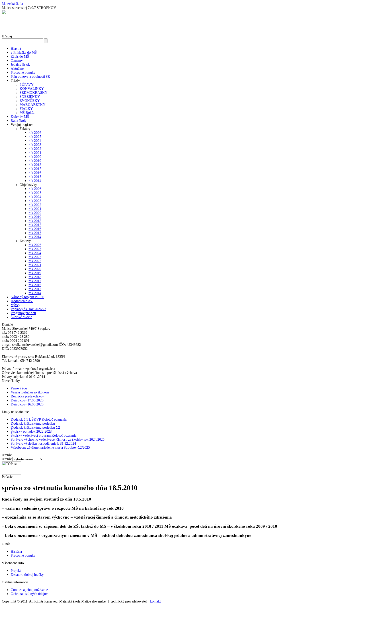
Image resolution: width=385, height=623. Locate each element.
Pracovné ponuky (23, 72)
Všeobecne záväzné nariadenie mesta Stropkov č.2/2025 (50, 447)
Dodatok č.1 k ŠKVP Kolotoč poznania (39, 419)
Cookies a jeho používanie (29, 590)
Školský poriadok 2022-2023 (31, 431)
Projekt (16, 570)
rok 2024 (35, 141)
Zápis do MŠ (20, 56)
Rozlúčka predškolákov (27, 396)
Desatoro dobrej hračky (27, 574)
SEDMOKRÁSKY (33, 92)
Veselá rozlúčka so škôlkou (30, 392)
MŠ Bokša (27, 112)
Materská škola (12, 4)
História (16, 551)
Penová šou (19, 388)
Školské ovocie (21, 317)
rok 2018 (35, 165)
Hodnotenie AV (22, 301)
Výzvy (15, 305)
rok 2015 (35, 177)
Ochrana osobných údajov (29, 594)
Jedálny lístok (20, 64)
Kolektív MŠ (20, 116)
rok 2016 (35, 173)
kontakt (155, 601)
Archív (7, 459)
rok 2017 (35, 169)
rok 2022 (35, 149)
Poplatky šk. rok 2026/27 (28, 309)
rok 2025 (35, 136)
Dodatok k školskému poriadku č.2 (35, 427)
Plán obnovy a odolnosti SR (30, 76)
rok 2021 (35, 153)
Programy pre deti (23, 313)
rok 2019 (35, 161)
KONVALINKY (32, 88)
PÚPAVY (27, 84)
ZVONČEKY (30, 100)
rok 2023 (35, 145)
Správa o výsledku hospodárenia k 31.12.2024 (43, 443)
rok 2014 (35, 181)
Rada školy (19, 120)
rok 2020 (35, 157)
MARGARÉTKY (32, 104)
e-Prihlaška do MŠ (24, 52)
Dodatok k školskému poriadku (33, 423)
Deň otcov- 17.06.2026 (27, 400)
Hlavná (16, 48)
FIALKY (26, 108)
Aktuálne (17, 68)
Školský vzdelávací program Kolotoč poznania (43, 435)
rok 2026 (35, 132)
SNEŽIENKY (30, 96)
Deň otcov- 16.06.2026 (27, 404)
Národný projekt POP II (27, 297)
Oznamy (17, 60)
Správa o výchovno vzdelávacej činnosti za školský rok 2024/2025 (57, 439)
